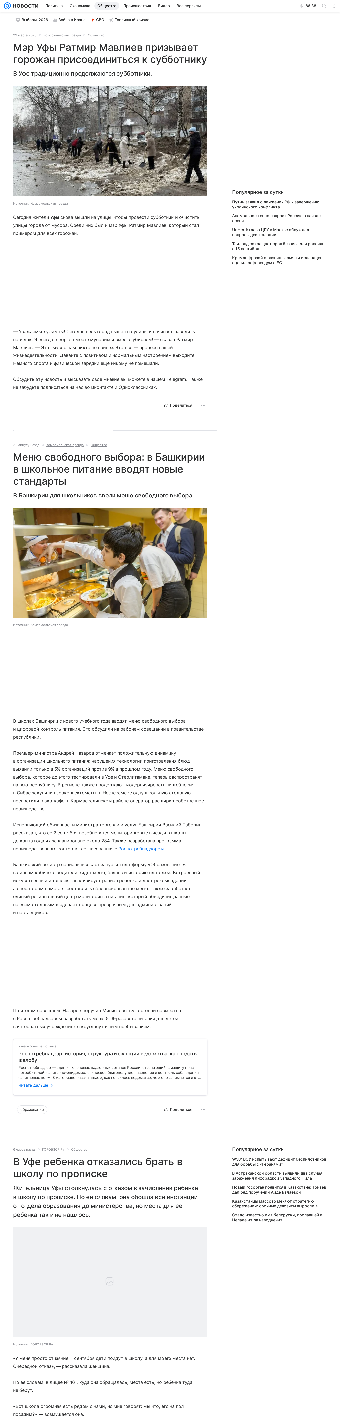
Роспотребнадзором (141, 848)
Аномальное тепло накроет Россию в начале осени (276, 218)
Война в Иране (72, 19)
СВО (100, 19)
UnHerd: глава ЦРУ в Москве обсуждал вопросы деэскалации (270, 232)
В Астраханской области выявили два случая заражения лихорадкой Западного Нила (277, 1176)
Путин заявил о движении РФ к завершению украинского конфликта (275, 204)
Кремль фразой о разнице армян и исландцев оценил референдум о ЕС (277, 260)
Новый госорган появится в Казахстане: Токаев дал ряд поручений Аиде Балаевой (279, 1190)
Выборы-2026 (35, 19)
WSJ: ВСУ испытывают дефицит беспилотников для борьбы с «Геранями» (279, 1162)
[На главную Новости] (24, 6)
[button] (110, 141)
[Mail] (7, 6)
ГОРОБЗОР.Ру (53, 1149)
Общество (96, 35)
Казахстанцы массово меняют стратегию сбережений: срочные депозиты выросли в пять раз (275, 1203)
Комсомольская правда (62, 35)
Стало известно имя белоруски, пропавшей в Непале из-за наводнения (277, 1217)
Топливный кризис (132, 19)
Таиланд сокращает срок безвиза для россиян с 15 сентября (278, 246)
